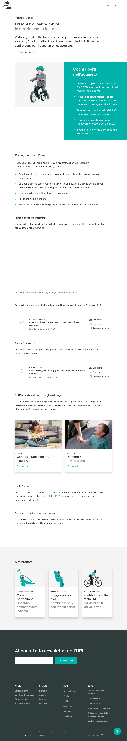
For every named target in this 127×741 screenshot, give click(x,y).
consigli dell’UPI (52, 496)
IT (25, 736)
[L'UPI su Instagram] (98, 735)
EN (29, 736)
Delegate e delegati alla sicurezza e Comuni (98, 714)
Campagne (68, 711)
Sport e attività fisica (25, 695)
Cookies (42, 736)
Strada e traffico (23, 691)
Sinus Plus (68, 706)
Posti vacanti (69, 716)
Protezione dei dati (45, 732)
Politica (67, 701)
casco (36, 174)
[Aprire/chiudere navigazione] (123, 5)
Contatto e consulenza (97, 721)
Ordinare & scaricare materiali (97, 692)
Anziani (42, 695)
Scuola (42, 699)
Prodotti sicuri (94, 703)
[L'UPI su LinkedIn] (89, 735)
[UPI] (6, 5)
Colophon (67, 732)
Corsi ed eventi (94, 698)
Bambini (43, 691)
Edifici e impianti (23, 703)
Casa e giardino (22, 699)
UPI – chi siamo (70, 691)
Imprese (43, 703)
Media (66, 696)
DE (16, 736)
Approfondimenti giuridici (99, 708)
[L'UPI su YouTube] (102, 735)
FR (21, 736)
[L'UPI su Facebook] (93, 735)
